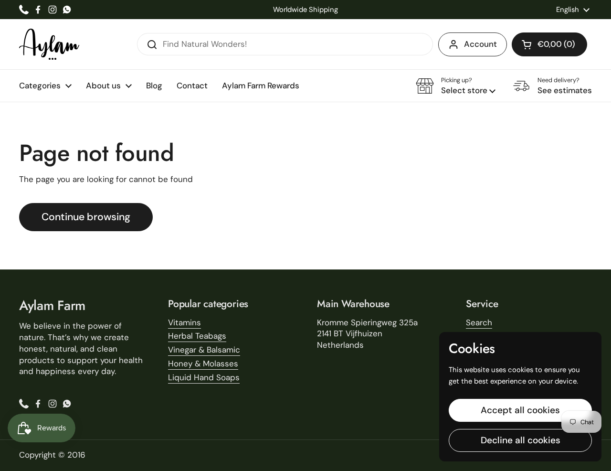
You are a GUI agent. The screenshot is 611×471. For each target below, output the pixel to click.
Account (480, 44)
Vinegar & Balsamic (204, 349)
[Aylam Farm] (49, 44)
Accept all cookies (520, 410)
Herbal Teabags (197, 336)
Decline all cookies (520, 440)
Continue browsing (86, 217)
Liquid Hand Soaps (204, 377)
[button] (549, 44)
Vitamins (184, 322)
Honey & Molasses (203, 363)
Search (479, 322)
